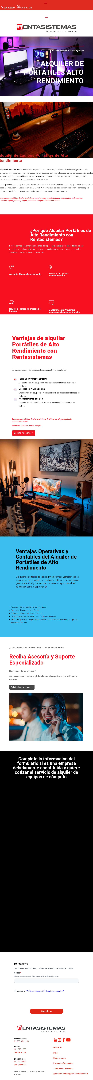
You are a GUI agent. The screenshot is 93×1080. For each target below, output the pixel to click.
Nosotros (57, 1047)
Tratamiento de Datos (63, 1068)
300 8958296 (10, 8)
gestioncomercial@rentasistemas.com (70, 1074)
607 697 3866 (20, 1061)
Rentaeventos (59, 1058)
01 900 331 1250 (21, 1041)
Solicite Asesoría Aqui (20, 687)
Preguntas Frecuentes (63, 1063)
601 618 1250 (20, 1049)
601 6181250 (26, 8)
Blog (55, 1053)
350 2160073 (20, 1065)
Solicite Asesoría (22, 433)
